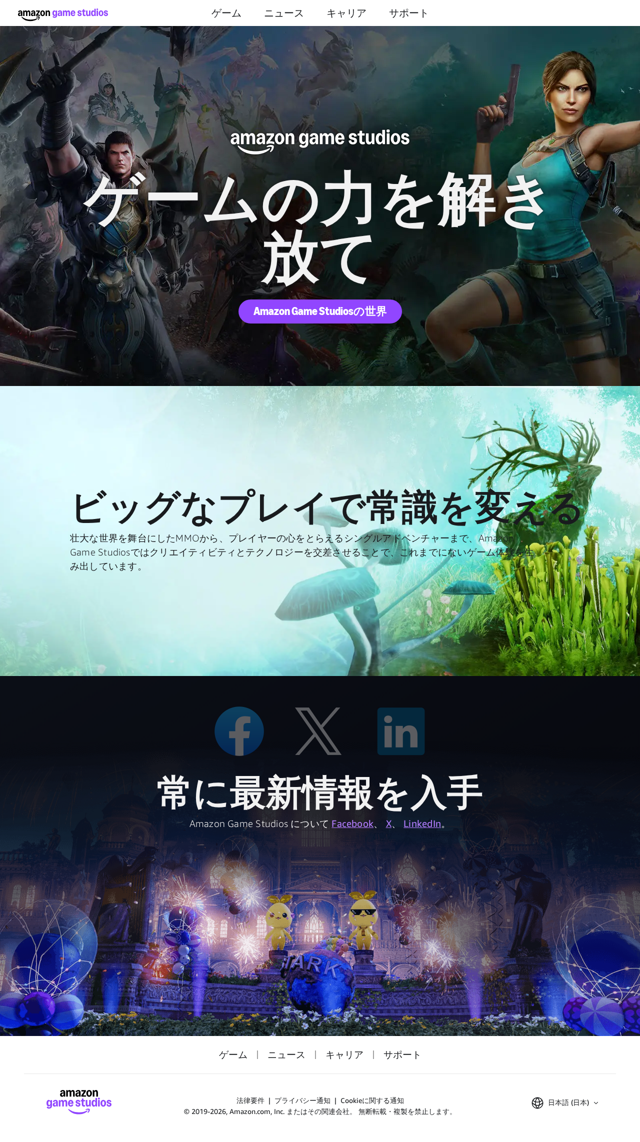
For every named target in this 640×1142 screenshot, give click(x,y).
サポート (409, 13)
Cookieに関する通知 (372, 1100)
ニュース (284, 13)
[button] (564, 1103)
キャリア (346, 13)
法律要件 (250, 1100)
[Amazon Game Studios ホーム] (63, 14)
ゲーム (227, 13)
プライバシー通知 (302, 1100)
